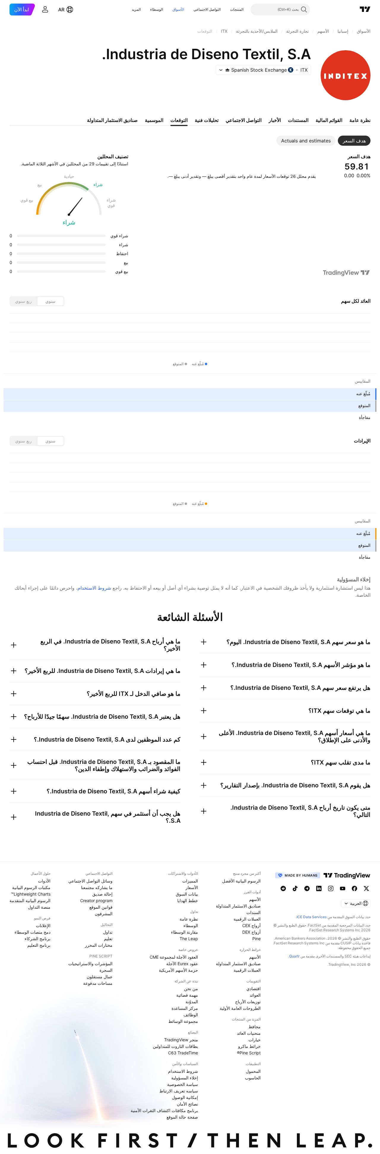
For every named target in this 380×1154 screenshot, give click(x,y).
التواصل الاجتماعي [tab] (244, 120)
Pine (256, 938)
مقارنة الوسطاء (184, 932)
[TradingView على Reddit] (283, 888)
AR (61, 9)
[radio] (50, 301)
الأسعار (192, 887)
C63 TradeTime (183, 1052)
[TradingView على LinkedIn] (319, 888)
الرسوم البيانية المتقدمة (30, 900)
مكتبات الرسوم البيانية (31, 887)
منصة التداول (39, 907)
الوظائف (190, 1014)
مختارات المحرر (99, 945)
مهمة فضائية (187, 995)
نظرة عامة (189, 918)
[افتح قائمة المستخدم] (45, 9)
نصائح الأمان (187, 1103)
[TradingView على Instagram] (331, 888)
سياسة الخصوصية (182, 1084)
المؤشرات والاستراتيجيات (90, 963)
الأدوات (44, 880)
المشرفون (104, 913)
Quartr (294, 956)
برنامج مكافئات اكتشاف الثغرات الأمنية (164, 1110)
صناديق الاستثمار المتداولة (238, 905)
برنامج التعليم (38, 945)
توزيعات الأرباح (248, 1001)
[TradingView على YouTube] (342, 888)
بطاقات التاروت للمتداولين (175, 1046)
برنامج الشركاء (37, 938)
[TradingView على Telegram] (307, 888)
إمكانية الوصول (185, 1097)
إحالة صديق (102, 893)
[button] (225, 9)
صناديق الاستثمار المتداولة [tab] (112, 120)
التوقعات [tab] (179, 120)
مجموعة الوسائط (183, 1021)
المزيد (136, 9)
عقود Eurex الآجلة (182, 963)
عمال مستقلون (100, 976)
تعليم (108, 938)
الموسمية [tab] (154, 120)
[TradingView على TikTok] (295, 888)
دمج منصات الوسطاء (32, 932)
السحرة (106, 970)
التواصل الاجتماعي (207, 9)
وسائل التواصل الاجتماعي (90, 880)
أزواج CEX (251, 925)
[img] (227, 70)
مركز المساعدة (185, 1008)
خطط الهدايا (187, 900)
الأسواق (178, 9)
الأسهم (255, 899)
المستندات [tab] (298, 120)
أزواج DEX (251, 932)
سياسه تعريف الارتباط (178, 1090)
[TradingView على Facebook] (354, 888)
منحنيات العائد (249, 1033)
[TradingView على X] (366, 888)
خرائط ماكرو (249, 1046)
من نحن (191, 988)
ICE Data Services (312, 917)
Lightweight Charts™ (30, 893)
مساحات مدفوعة (98, 983)
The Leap (189, 938)
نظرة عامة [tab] (359, 120)
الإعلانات (43, 925)
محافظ (254, 1026)
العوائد (255, 995)
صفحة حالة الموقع (182, 1117)
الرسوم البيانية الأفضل (241, 880)
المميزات (190, 880)
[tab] (354, 141)
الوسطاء (156, 9)
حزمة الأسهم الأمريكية (178, 970)
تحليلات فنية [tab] (206, 120)
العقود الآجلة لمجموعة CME (174, 957)
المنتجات (236, 9)
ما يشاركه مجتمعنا (97, 887)
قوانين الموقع (101, 907)
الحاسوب (253, 1077)
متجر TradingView (181, 1039)
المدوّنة (192, 1001)
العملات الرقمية (247, 918)
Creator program (96, 900)
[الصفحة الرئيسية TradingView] (365, 9)
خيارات (254, 1039)
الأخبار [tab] (275, 120)
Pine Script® (249, 1052)
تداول (108, 932)
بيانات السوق (187, 893)
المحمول (253, 1071)
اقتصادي (253, 988)
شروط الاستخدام (94, 588)
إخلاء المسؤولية (184, 1077)
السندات (253, 912)
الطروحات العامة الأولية (240, 1008)
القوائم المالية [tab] (329, 120)
